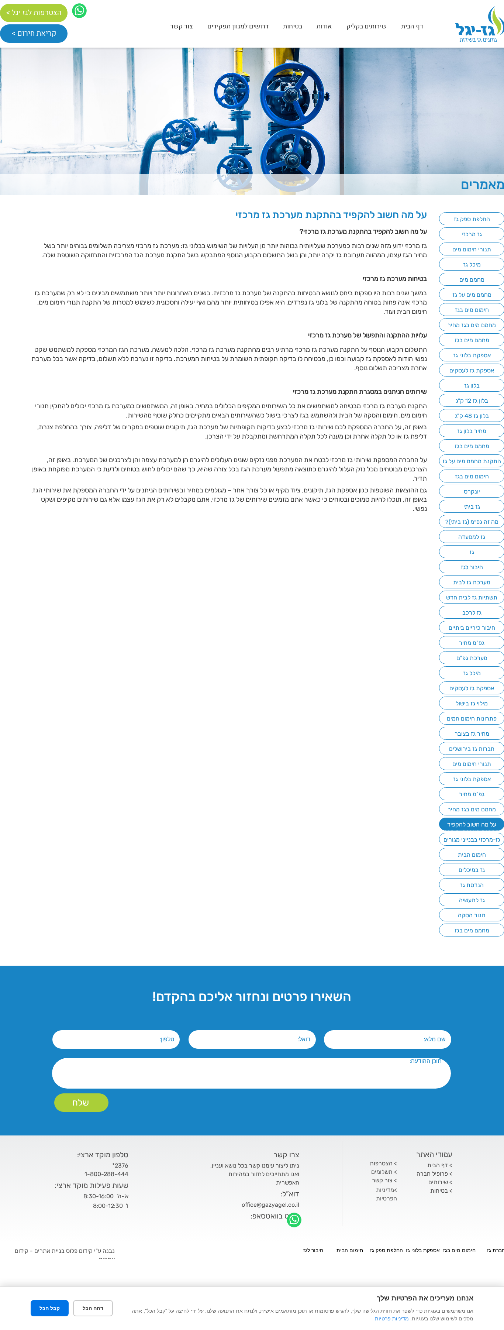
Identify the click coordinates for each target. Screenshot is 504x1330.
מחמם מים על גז (471, 294)
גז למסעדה (471, 536)
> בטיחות (441, 1190)
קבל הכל (49, 1308)
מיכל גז (472, 264)
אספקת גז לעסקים (471, 370)
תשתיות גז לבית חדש (471, 597)
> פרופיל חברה (434, 1173)
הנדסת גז (472, 885)
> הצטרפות (383, 1163)
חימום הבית (472, 854)
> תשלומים (384, 1171)
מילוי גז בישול (472, 703)
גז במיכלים (472, 869)
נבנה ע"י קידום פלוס (90, 1250)
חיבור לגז (472, 567)
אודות (324, 26)
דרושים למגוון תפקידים (238, 26)
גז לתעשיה (472, 900)
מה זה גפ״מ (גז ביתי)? (471, 521)
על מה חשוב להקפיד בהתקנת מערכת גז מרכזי (472, 828)
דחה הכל (93, 1308)
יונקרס (472, 491)
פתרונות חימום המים (472, 718)
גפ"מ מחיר (471, 642)
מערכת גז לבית (471, 582)
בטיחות (292, 26)
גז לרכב (471, 612)
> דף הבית (439, 1165)
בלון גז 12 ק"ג (472, 400)
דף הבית (412, 26)
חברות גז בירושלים (471, 748)
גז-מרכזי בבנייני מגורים (471, 839)
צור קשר (181, 26)
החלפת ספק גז (472, 219)
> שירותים (440, 1182)
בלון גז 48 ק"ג (472, 415)
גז (471, 552)
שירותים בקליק (366, 26)
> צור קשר (384, 1180)
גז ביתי (471, 506)
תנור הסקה (472, 915)
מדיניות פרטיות (392, 1319)
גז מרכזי (472, 234)
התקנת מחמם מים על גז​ (471, 461)
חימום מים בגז (472, 309)
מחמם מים (471, 279)
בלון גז (472, 385)
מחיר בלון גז (471, 430)
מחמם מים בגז (472, 340)
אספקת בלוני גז (472, 355)
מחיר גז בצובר (472, 733)
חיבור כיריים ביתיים (472, 627)
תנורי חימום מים (471, 249)
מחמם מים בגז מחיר (472, 325)
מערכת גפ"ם (471, 657)
